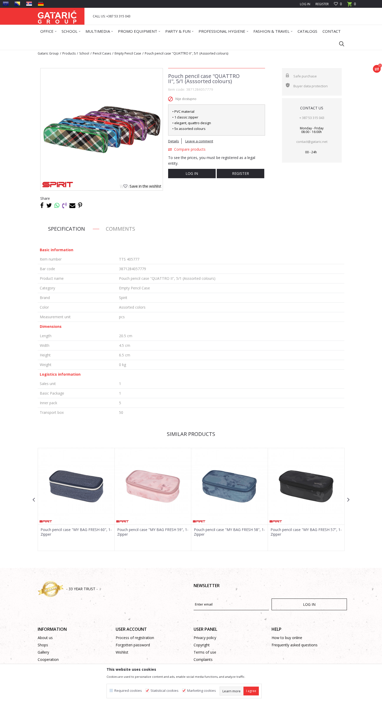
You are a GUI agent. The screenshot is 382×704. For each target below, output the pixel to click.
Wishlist (122, 652)
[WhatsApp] (57, 205)
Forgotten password (133, 644)
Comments (120, 228)
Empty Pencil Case (128, 53)
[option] (76, 499)
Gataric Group (48, 53)
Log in (192, 173)
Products (69, 53)
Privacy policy (205, 637)
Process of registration (135, 637)
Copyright (202, 644)
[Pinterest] (80, 205)
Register (322, 4)
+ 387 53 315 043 (311, 117)
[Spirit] (58, 184)
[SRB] (29, 4)
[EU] (6, 4)
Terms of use (205, 652)
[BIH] (17, 4)
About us (45, 637)
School (84, 53)
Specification (66, 228)
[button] (339, 43)
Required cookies (128, 691)
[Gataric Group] (57, 16)
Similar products (191, 433)
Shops (43, 644)
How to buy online (287, 637)
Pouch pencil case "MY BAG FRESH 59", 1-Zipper (152, 532)
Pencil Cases (102, 53)
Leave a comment (199, 141)
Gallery (43, 652)
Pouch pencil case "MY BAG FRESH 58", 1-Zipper (229, 532)
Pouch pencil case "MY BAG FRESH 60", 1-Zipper (76, 532)
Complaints (203, 659)
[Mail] (72, 205)
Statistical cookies (164, 691)
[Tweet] (49, 205)
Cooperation (48, 659)
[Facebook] (42, 205)
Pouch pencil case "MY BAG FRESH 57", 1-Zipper (306, 532)
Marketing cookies (201, 691)
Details (173, 141)
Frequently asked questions (295, 644)
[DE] (41, 4)
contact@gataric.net (311, 141)
